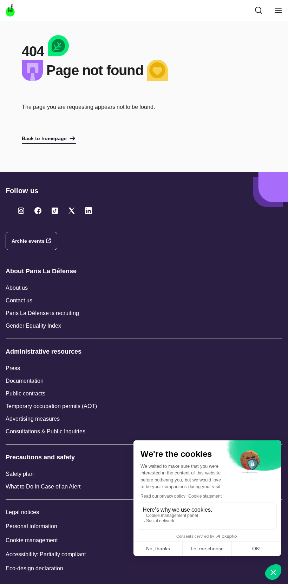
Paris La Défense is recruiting (42, 313)
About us (17, 288)
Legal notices (22, 512)
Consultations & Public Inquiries (45, 431)
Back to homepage (44, 138)
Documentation (25, 381)
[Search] (258, 10)
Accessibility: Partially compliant (46, 554)
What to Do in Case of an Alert (43, 487)
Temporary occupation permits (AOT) (51, 406)
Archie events (28, 241)
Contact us (19, 300)
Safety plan (20, 474)
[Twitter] (21, 210)
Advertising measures (33, 419)
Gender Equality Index (33, 326)
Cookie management (32, 540)
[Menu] (278, 10)
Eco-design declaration (34, 568)
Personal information (31, 526)
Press (13, 368)
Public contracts (25, 393)
